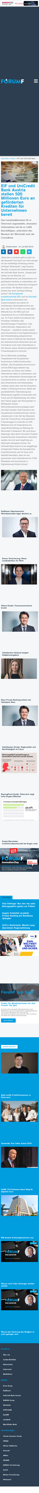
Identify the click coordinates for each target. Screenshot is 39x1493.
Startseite (5, 158)
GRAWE (6, 1460)
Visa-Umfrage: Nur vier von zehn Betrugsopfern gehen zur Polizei (18, 905)
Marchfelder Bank (10, 1424)
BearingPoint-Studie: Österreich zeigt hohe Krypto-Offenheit (17, 795)
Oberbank (7, 1405)
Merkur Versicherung (11, 1475)
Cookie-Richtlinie (9, 1360)
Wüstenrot (7, 1479)
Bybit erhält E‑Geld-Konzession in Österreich (16, 1096)
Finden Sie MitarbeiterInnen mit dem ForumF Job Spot (18, 1004)
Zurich (5, 1470)
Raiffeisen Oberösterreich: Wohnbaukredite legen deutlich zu (16, 512)
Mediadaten (7, 1374)
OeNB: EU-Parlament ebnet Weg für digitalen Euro (17, 1190)
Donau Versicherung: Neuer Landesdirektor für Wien (14, 559)
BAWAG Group (8, 1400)
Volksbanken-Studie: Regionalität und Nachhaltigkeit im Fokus (19, 748)
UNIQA (5, 1441)
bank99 (6, 1415)
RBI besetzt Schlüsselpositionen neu (17, 1237)
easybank (6, 1419)
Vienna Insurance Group (12, 1436)
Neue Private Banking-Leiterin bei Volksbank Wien (16, 701)
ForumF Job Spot (17, 992)
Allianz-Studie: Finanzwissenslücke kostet (16, 606)
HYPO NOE (7, 1410)
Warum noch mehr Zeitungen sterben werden (17, 1284)
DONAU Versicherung (11, 1465)
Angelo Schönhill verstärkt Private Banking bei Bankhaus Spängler (17, 916)
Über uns (6, 1355)
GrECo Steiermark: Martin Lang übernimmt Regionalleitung (18, 926)
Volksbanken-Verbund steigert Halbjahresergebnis (15, 654)
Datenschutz (8, 1364)
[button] (3, 251)
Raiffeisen (7, 1391)
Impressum (7, 1369)
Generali (6, 1450)
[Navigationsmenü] (36, 81)
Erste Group (7, 1386)
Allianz (5, 1455)
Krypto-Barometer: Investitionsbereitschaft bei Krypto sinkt (20, 842)
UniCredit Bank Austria (12, 1395)
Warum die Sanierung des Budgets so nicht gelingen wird (17, 1333)
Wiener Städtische (10, 1446)
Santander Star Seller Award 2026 (16, 1143)
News (13, 158)
